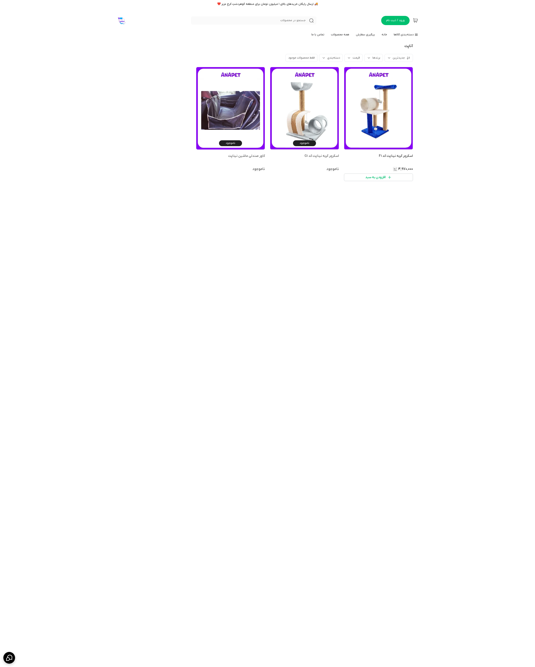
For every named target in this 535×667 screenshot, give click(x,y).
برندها (376, 58)
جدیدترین (399, 58)
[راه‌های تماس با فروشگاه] (9, 658)
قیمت (356, 58)
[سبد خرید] (415, 20)
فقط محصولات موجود (301, 58)
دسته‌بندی (333, 58)
